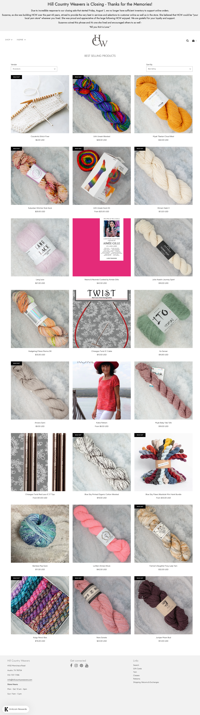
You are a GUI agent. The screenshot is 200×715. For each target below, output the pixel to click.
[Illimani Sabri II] (163, 176)
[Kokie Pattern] (102, 390)
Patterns (136, 679)
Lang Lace (40, 279)
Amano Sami (40, 423)
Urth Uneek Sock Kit (101, 208)
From (101, 211)
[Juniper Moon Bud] (163, 605)
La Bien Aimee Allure (101, 566)
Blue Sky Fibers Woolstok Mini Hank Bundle (163, 494)
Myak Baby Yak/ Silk (163, 423)
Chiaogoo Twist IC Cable (101, 351)
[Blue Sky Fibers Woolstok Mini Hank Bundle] (163, 462)
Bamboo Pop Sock (40, 566)
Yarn (135, 672)
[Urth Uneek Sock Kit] (102, 176)
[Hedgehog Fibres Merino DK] (40, 319)
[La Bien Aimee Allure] (102, 534)
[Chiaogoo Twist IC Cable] (102, 319)
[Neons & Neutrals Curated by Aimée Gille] (102, 247)
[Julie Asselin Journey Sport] (163, 247)
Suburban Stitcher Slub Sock (40, 208)
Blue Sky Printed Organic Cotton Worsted (102, 494)
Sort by (149, 64)
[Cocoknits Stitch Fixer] (40, 104)
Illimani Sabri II (163, 208)
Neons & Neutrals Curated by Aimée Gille (102, 279)
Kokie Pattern (101, 423)
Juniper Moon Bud (163, 637)
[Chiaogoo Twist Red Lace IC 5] (40, 462)
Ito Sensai (163, 351)
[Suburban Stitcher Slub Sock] (40, 176)
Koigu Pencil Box (40, 637)
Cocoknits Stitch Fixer (40, 136)
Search (136, 665)
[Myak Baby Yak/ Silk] (163, 390)
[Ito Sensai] (163, 319)
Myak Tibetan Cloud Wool (163, 136)
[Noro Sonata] (102, 605)
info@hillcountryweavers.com (19, 680)
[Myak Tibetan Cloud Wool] (163, 104)
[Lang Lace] (40, 247)
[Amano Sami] (40, 390)
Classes (136, 675)
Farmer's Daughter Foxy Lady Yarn (163, 566)
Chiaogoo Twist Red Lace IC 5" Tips (40, 494)
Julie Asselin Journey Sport (163, 279)
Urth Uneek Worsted (101, 136)
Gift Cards (137, 669)
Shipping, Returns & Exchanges (146, 682)
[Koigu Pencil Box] (40, 605)
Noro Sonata (102, 637)
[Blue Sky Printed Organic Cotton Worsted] (102, 462)
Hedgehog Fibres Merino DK (40, 351)
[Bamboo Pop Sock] (40, 534)
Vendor (14, 64)
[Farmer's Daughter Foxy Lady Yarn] (163, 534)
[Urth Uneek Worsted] (102, 104)
